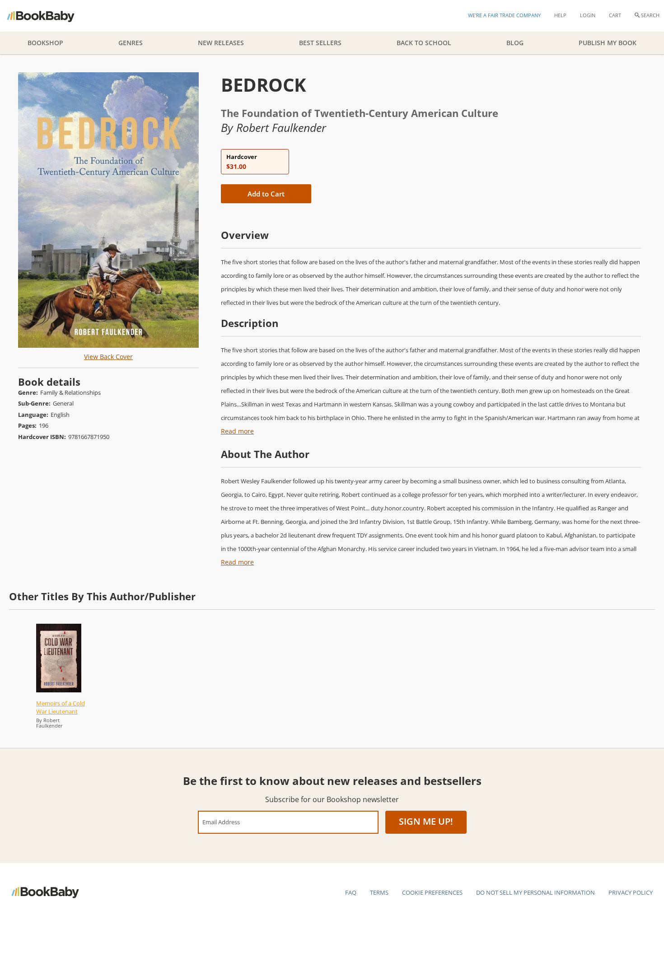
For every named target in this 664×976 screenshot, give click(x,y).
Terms (379, 892)
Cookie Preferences (432, 892)
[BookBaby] (49, 16)
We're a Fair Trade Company (504, 15)
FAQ (350, 892)
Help (560, 15)
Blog (515, 42)
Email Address (221, 822)
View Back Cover (108, 356)
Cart (615, 15)
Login (587, 15)
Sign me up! (426, 821)
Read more (237, 431)
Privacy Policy (630, 892)
